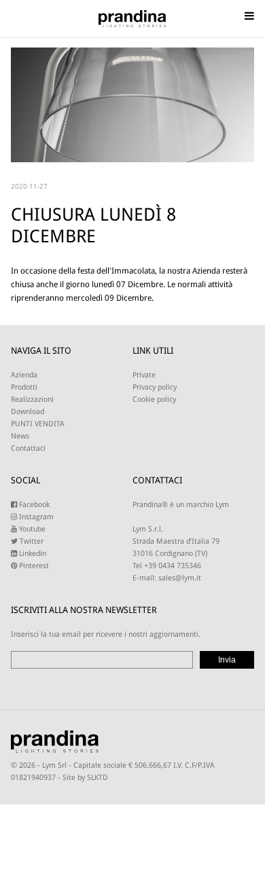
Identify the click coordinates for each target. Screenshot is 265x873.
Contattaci (28, 448)
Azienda (24, 375)
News (20, 436)
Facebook (33, 504)
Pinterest (33, 565)
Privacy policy (154, 387)
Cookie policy (154, 399)
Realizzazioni (32, 399)
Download (27, 411)
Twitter (30, 541)
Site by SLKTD (85, 777)
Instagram (35, 517)
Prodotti (24, 387)
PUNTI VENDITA (38, 424)
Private (144, 375)
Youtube (31, 529)
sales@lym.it (179, 578)
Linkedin (31, 553)
